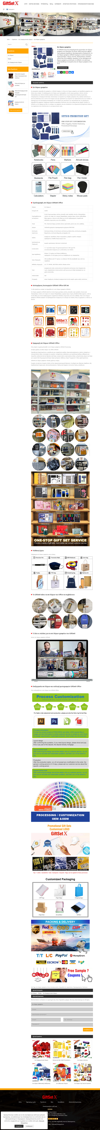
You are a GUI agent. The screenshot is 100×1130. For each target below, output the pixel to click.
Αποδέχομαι (29, 1126)
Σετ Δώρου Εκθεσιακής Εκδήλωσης (41, 1083)
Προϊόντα (14, 39)
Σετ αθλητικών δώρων (62, 1083)
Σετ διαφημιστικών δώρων (26, 39)
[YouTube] (49, 1119)
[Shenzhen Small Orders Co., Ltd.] (10, 3)
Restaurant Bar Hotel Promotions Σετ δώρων (62, 1060)
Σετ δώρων (11, 55)
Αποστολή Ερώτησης (62, 67)
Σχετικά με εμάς (31, 1102)
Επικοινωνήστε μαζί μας (50, 1106)
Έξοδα (9, 59)
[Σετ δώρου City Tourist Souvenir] (82, 1072)
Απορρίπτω (19, 1126)
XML (49, 1124)
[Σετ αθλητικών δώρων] (62, 1072)
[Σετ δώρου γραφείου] (36, 75)
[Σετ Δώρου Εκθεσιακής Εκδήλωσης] (41, 1072)
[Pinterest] (51, 1119)
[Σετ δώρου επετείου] (82, 1048)
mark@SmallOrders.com (58, 1114)
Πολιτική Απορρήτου (58, 1124)
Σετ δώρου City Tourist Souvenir (82, 1083)
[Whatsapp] (55, 1119)
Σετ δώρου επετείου (82, 1060)
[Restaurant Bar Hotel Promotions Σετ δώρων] (62, 1048)
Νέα (52, 1102)
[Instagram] (53, 1119)
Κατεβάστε (61, 1102)
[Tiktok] (57, 1119)
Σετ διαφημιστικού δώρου (41, 1060)
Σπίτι (20, 1102)
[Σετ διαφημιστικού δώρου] (41, 1048)
